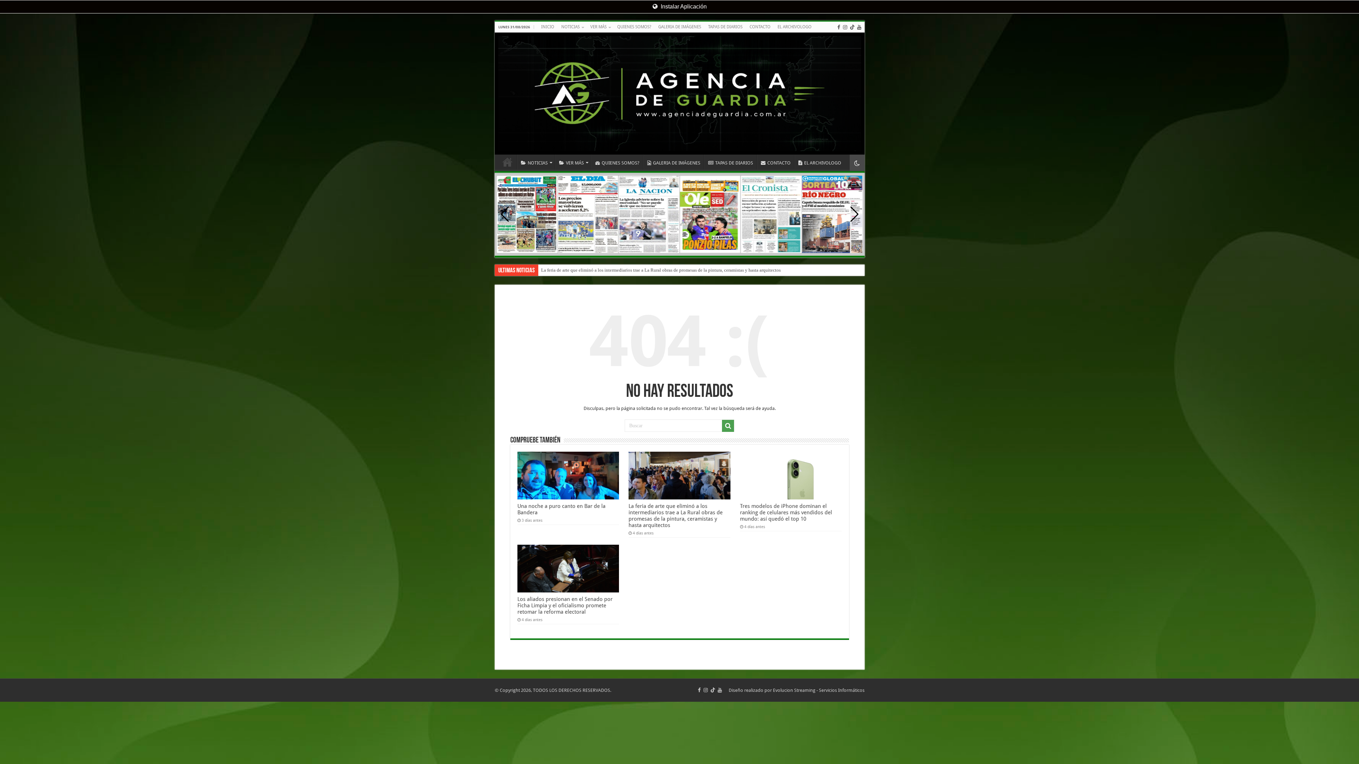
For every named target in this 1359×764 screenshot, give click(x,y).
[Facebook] (839, 27)
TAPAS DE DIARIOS (725, 26)
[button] (854, 214)
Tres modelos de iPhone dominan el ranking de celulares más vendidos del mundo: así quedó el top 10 (639, 270)
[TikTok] (852, 27)
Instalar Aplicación (683, 7)
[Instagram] (845, 27)
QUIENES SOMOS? (634, 26)
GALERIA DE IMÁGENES (679, 26)
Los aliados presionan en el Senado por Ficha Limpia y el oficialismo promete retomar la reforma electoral (565, 605)
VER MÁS (598, 26)
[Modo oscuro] (857, 163)
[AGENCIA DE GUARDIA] (680, 94)
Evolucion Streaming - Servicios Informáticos (819, 690)
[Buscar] (728, 426)
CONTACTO (760, 26)
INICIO (547, 26)
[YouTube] (859, 27)
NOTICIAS (570, 26)
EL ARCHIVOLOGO (795, 26)
